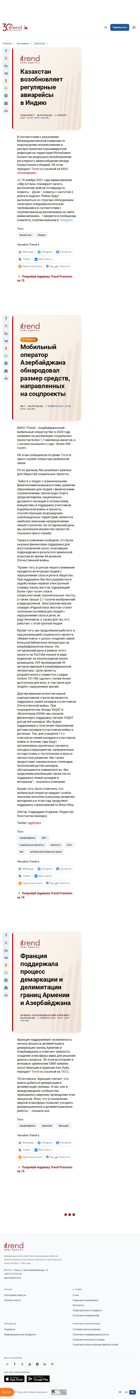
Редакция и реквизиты (85, 1300)
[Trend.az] (15, 27)
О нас (76, 1295)
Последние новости (15, 1295)
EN (120, 1392)
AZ (126, 1392)
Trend (35, 169)
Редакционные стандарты (87, 1310)
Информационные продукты (20, 1334)
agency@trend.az (12, 1277)
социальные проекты (32, 845)
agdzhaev (34, 823)
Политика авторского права (89, 1339)
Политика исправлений (86, 1315)
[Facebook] (15, 1364)
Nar (22, 851)
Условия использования (86, 1329)
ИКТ (44, 837)
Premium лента (12, 1300)
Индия (41, 235)
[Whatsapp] (7, 1364)
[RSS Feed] (52, 1364)
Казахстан (25, 235)
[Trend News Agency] (13, 1246)
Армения (47, 1125)
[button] (6, 51)
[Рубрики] (133, 27)
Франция (64, 1125)
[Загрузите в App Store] (14, 1378)
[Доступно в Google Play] (38, 1378)
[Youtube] (30, 1364)
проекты (55, 845)
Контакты (78, 1305)
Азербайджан (27, 837)
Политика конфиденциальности (91, 1334)
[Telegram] (37, 1364)
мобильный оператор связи (46, 851)
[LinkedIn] (45, 1364)
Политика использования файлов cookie (95, 1344)
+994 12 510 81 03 (13, 1274)
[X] (22, 1364)
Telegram (65, 220)
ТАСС (65, 1071)
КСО (69, 845)
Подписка (9, 1329)
